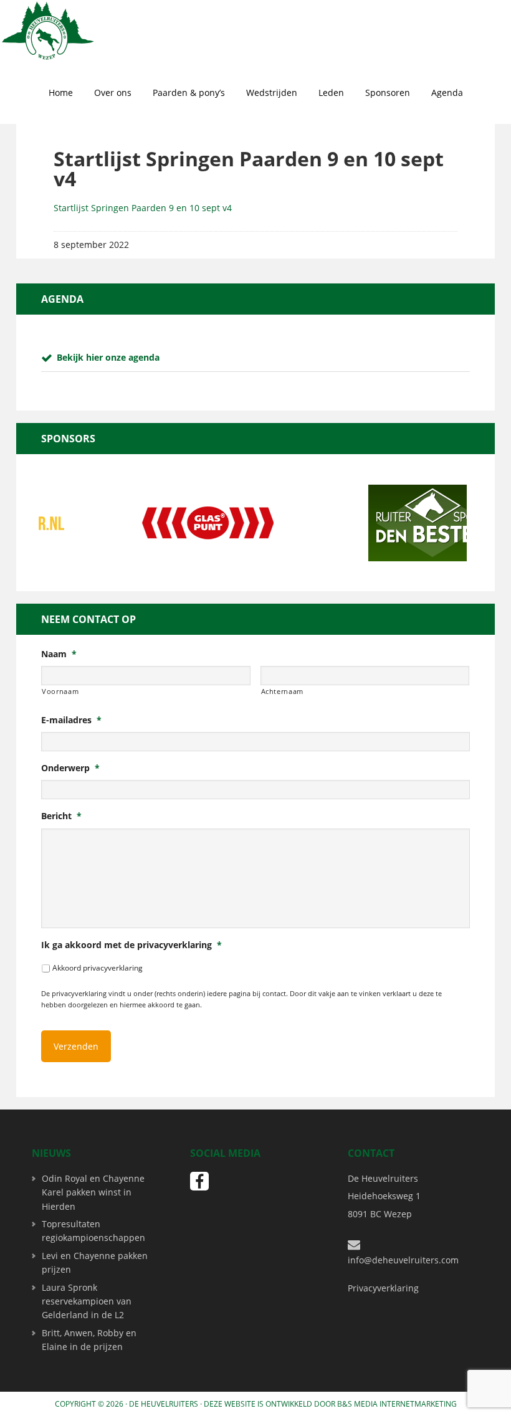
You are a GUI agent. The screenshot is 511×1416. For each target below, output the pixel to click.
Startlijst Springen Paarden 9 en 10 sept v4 (143, 208)
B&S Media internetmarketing (397, 1404)
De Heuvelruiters (163, 1404)
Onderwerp (70, 768)
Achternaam (282, 691)
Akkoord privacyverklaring (97, 967)
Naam (59, 654)
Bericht (61, 816)
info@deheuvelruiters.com (403, 1260)
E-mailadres (71, 720)
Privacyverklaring (383, 1288)
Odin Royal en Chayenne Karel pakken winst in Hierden (93, 1192)
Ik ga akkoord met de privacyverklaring (131, 945)
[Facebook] (199, 1181)
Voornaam (60, 691)
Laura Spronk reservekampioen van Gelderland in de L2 (86, 1301)
